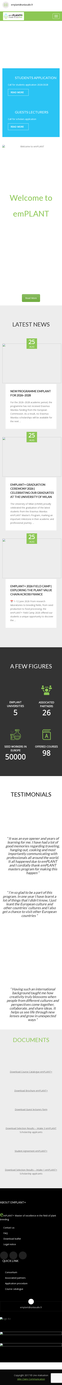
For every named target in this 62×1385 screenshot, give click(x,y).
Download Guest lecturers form (31, 1109)
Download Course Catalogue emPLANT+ (31, 1071)
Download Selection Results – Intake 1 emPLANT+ (31, 1169)
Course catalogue (14, 1288)
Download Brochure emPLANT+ (31, 1090)
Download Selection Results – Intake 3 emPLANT (31, 1128)
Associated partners (15, 1277)
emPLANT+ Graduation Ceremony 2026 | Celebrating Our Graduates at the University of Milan (32, 491)
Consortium (11, 1272)
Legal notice (9, 1244)
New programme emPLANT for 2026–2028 (30, 393)
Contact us (8, 1227)
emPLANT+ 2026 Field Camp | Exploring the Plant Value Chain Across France (31, 590)
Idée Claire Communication (31, 1379)
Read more (17, 92)
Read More (31, 298)
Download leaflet (12, 1238)
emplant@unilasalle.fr (22, 4)
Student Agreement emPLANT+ (31, 1150)
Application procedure (16, 1283)
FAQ (5, 1233)
